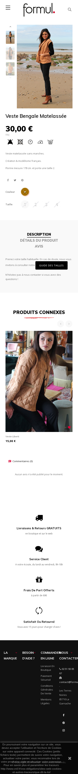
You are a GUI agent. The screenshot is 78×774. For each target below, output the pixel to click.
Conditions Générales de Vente (47, 689)
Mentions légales (46, 701)
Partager (7, 180)
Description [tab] (39, 234)
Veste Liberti (12, 436)
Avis (39, 246)
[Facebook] (63, 715)
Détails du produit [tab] (39, 240)
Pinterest (22, 180)
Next (10, 26)
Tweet (15, 180)
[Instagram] (63, 730)
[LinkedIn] (63, 738)
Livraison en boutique (48, 668)
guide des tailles (51, 265)
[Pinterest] (63, 723)
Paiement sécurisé (46, 677)
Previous (10, 77)
